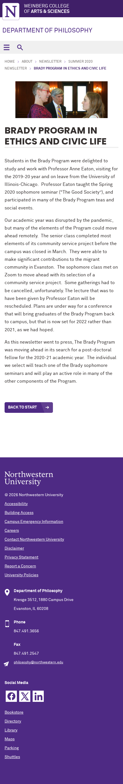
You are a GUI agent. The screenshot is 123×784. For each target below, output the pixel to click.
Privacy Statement (21, 557)
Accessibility (16, 504)
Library (11, 730)
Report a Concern (20, 566)
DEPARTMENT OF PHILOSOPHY (47, 31)
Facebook (11, 696)
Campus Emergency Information (34, 522)
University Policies (21, 575)
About (27, 61)
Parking (12, 748)
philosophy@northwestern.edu (38, 662)
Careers (12, 531)
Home (10, 61)
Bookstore (14, 712)
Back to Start (22, 407)
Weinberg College (47, 9)
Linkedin (38, 696)
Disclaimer (14, 548)
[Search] (19, 47)
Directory (13, 721)
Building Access (19, 513)
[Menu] (6, 47)
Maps (10, 739)
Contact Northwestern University (34, 540)
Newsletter (50, 61)
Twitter (24, 696)
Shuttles (12, 757)
